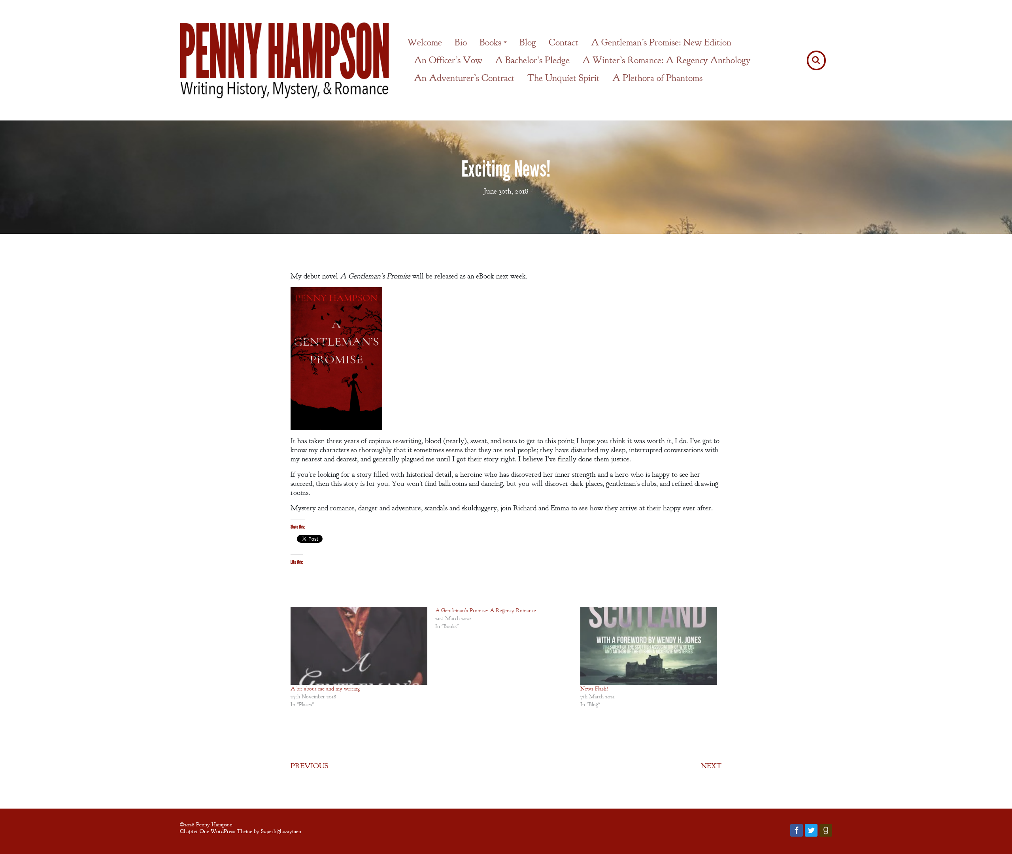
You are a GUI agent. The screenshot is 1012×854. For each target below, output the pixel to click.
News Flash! (594, 688)
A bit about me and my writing (325, 688)
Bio (461, 42)
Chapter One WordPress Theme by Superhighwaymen (240, 831)
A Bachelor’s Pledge (532, 60)
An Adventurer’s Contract (464, 78)
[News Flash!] (648, 646)
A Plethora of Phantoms (657, 78)
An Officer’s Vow (448, 60)
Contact (563, 42)
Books (490, 42)
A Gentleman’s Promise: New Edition (661, 42)
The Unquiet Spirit (563, 78)
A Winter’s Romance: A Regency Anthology (666, 60)
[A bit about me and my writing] (359, 646)
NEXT (711, 766)
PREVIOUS (309, 766)
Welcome (425, 42)
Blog (527, 42)
